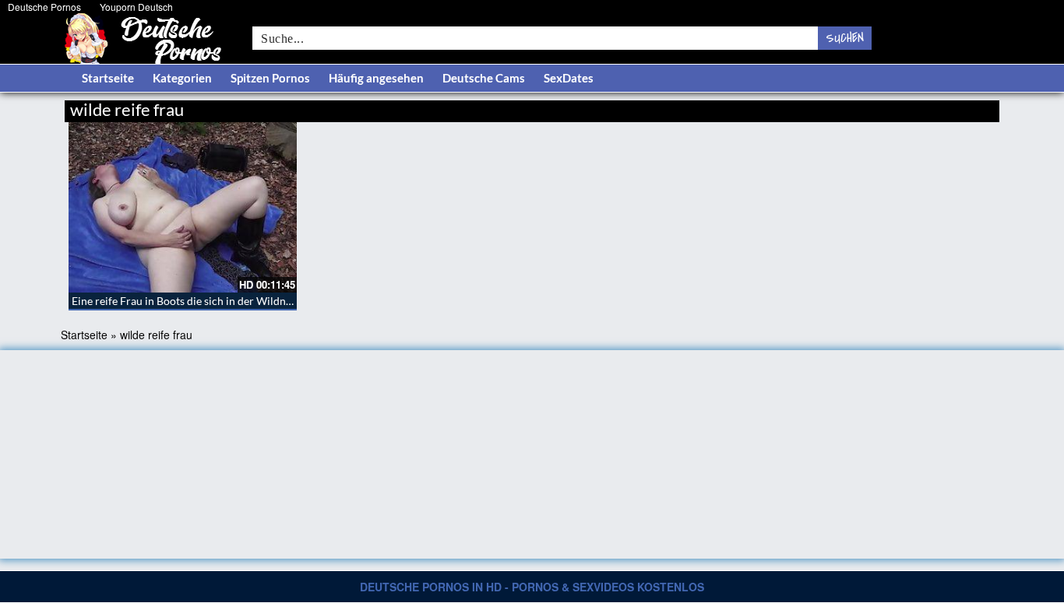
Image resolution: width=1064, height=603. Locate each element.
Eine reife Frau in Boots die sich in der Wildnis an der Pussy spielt (229, 300)
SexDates (569, 78)
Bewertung (970, 107)
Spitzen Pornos (270, 78)
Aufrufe (919, 107)
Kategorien (182, 78)
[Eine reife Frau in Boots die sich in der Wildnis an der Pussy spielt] (183, 207)
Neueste (874, 107)
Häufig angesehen (376, 78)
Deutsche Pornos (44, 7)
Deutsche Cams (483, 78)
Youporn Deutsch (136, 7)
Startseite (108, 78)
